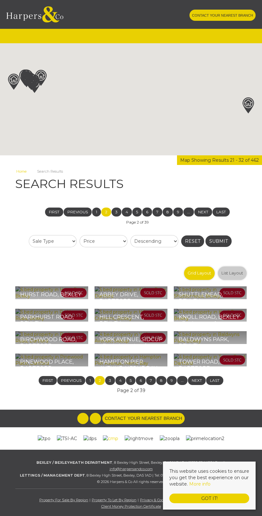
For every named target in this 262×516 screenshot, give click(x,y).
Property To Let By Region (114, 500)
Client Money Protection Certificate (131, 506)
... (188, 211)
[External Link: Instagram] (183, 16)
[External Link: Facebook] (171, 16)
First (54, 211)
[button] (34, 84)
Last (221, 211)
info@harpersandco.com (131, 469)
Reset (192, 241)
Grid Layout (199, 273)
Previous (77, 211)
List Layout (232, 273)
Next (203, 211)
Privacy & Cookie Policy (160, 500)
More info (200, 484)
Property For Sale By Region (63, 500)
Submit (218, 241)
